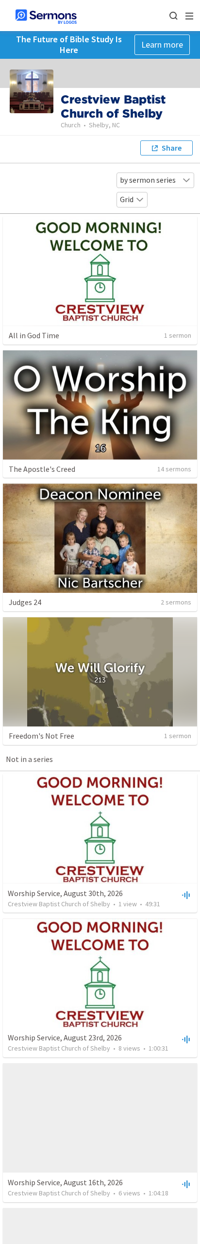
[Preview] (185, 894)
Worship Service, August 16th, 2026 (65, 1182)
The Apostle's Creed (42, 469)
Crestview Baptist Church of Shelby (59, 903)
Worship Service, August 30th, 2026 (65, 893)
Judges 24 (25, 602)
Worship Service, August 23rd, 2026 (65, 1037)
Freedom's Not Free (41, 736)
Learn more (162, 44)
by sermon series (148, 180)
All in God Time (34, 335)
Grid (126, 199)
